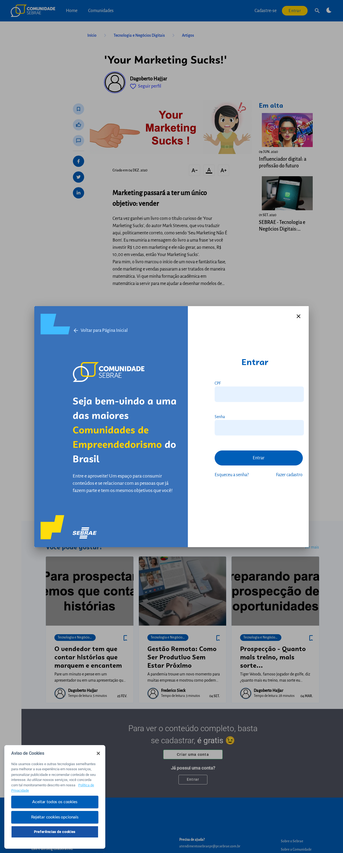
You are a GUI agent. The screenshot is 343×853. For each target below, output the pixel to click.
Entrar (258, 458)
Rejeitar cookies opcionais (55, 817)
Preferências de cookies (55, 832)
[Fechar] (98, 753)
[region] (54, 797)
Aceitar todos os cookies (54, 802)
